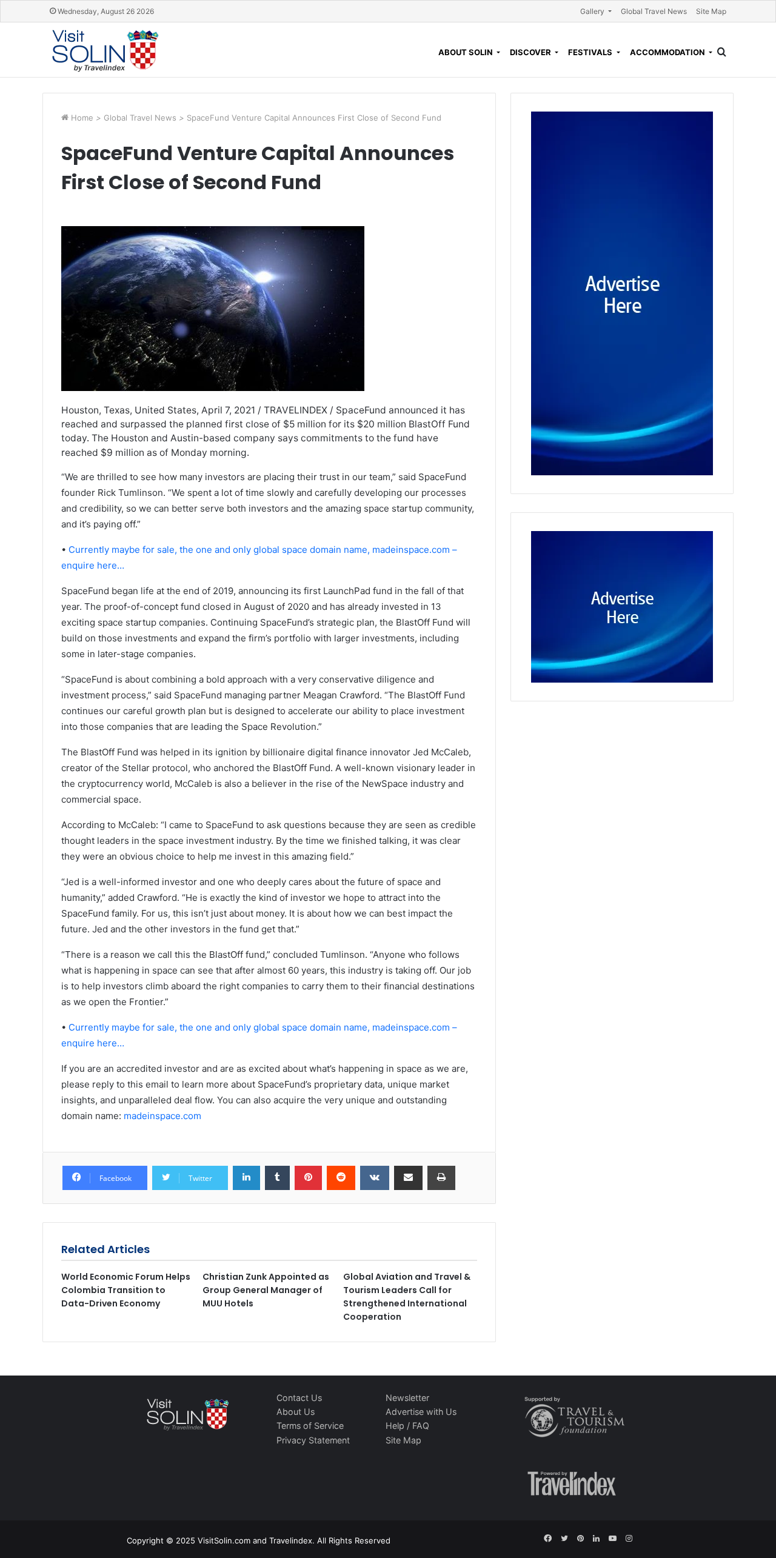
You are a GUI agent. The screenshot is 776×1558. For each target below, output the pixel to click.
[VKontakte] (374, 1178)
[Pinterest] (308, 1178)
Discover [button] (531, 52)
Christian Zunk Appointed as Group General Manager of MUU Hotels (265, 1290)
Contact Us (299, 1398)
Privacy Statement (313, 1440)
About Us (295, 1411)
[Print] (441, 1178)
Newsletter (407, 1398)
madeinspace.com (162, 1116)
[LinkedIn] (246, 1178)
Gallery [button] (593, 11)
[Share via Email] (408, 1178)
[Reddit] (341, 1178)
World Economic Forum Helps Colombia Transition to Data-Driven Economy (125, 1290)
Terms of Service (310, 1425)
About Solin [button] (466, 52)
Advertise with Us (421, 1411)
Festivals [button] (591, 52)
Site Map (711, 11)
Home (83, 117)
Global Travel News (654, 11)
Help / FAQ (407, 1425)
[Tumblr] (277, 1178)
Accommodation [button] (668, 52)
